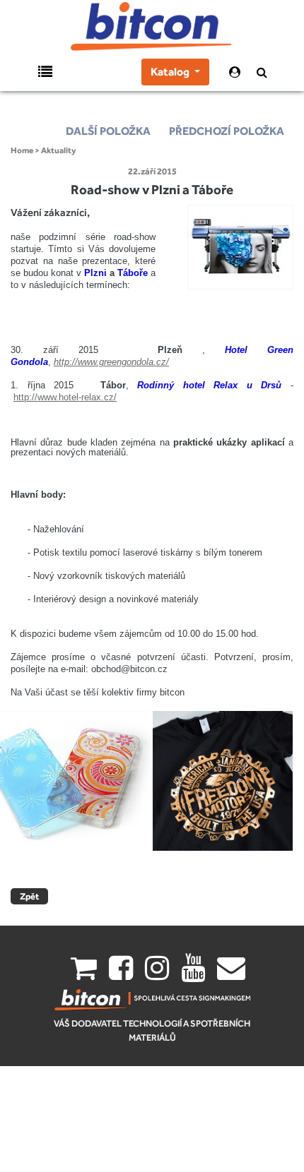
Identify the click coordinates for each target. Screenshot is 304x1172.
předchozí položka (226, 131)
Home (22, 150)
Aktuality (58, 150)
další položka (108, 131)
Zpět (29, 896)
